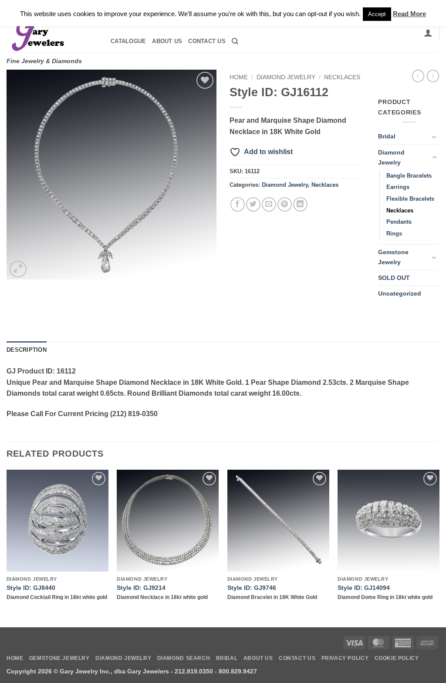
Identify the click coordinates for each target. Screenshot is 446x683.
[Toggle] (434, 136)
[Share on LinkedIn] (300, 204)
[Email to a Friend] (269, 204)
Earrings (397, 187)
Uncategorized (399, 293)
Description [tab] (27, 350)
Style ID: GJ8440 (31, 587)
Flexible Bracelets (410, 198)
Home (239, 77)
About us (167, 41)
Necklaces (342, 77)
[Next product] (418, 76)
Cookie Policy (397, 658)
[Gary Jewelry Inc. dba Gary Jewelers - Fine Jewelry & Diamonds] (51, 32)
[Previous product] (433, 76)
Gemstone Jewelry (393, 257)
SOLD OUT (394, 277)
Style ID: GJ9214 (141, 587)
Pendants (399, 222)
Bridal (386, 136)
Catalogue (128, 41)
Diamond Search (183, 658)
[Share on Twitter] (253, 204)
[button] (428, 32)
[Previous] (7, 547)
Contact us (207, 41)
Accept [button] (377, 14)
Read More (409, 13)
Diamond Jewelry (286, 77)
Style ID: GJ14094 (364, 587)
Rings (394, 233)
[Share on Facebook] (237, 204)
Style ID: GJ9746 (251, 587)
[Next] (439, 547)
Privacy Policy (345, 658)
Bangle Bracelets (409, 175)
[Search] (235, 41)
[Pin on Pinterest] (284, 204)
